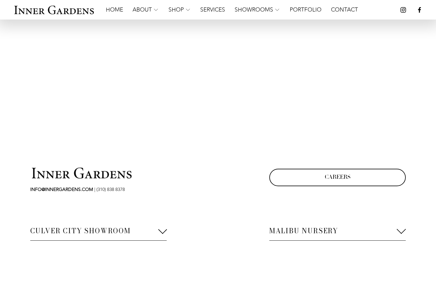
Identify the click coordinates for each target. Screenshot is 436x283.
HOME (114, 9)
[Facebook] (419, 10)
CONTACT (344, 9)
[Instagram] (403, 10)
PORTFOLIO (306, 9)
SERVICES (212, 9)
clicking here (120, 77)
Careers (338, 177)
